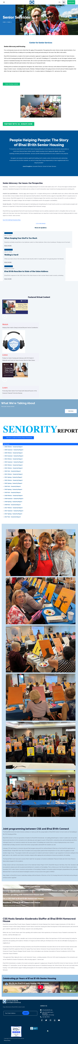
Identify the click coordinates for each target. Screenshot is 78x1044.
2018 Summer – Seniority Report (13, 478)
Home (4, 22)
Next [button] (5, 258)
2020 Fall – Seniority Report (12, 466)
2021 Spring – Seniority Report (13, 457)
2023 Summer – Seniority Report (13, 441)
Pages (8, 22)
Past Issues (6, 423)
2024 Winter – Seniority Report (13, 438)
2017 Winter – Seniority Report (13, 487)
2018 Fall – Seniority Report (12, 484)
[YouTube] (59, 999)
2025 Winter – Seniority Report (13, 432)
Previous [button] (6, 233)
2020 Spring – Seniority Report (13, 463)
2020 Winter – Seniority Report (13, 460)
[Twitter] (46, 999)
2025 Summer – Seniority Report (13, 429)
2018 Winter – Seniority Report (13, 475)
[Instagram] (50, 999)
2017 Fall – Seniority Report (12, 496)
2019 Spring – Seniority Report (13, 469)
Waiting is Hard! (49, 242)
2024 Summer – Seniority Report (13, 435)
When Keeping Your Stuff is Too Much (20, 242)
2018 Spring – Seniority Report (13, 481)
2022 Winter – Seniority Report (13, 447)
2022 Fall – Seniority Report (12, 450)
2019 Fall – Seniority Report (12, 472)
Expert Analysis (8, 237)
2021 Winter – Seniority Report (13, 453)
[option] (22, 244)
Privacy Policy (7, 1020)
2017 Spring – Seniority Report (13, 493)
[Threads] (54, 999)
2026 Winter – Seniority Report (13, 426)
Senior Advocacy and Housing (14, 46)
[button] (59, 2)
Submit (26, 992)
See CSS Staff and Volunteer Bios (12, 220)
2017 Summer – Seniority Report (13, 490)
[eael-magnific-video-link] (4, 294)
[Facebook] (42, 999)
